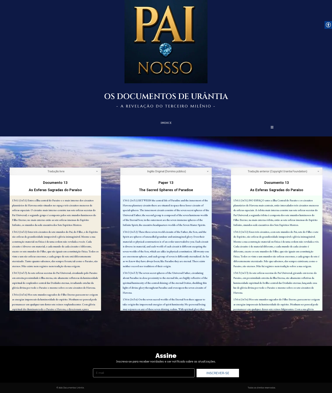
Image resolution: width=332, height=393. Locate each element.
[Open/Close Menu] (272, 127)
